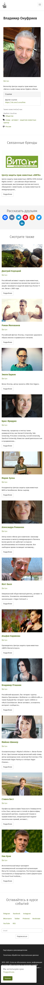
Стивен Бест (8, 799)
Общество (9, 116)
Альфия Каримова (11, 636)
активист (15, 120)
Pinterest (26, 919)
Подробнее (7, 194)
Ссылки (8, 94)
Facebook (16, 914)
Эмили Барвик (9, 374)
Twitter (17, 919)
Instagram (27, 914)
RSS (14, 923)
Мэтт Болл (7, 584)
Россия (8, 127)
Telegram (6, 914)
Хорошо (8, 978)
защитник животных (28, 120)
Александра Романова (13, 527)
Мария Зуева (8, 478)
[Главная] (4, 5)
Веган (6, 81)
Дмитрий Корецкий (11, 271)
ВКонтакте (7, 919)
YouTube (6, 923)
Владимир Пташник (11, 685)
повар (8, 120)
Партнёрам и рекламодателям (15, 950)
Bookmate (36, 919)
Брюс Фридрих (9, 421)
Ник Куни (6, 856)
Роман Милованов (11, 325)
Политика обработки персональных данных (21, 955)
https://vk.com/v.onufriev (15, 102)
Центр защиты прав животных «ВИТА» (21, 175)
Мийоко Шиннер (10, 742)
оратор (6, 123)
